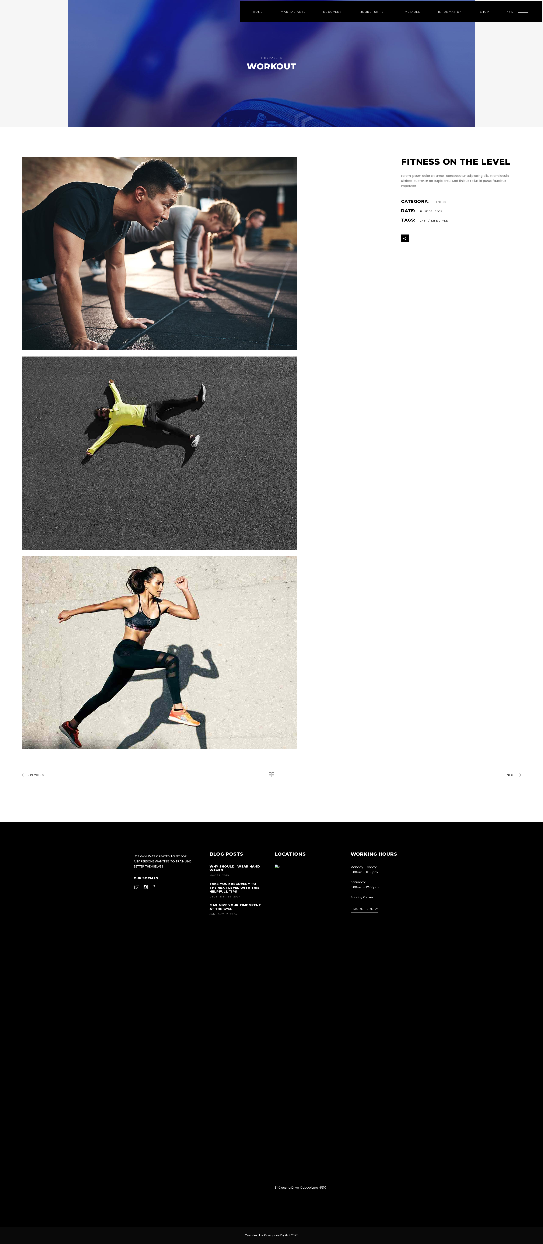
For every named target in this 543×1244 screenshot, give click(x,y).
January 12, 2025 (223, 914)
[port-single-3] (208, 253)
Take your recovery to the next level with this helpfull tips (235, 887)
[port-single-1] (208, 652)
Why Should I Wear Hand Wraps (235, 868)
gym (423, 220)
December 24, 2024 (225, 896)
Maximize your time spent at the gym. (235, 907)
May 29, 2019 (219, 875)
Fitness (439, 202)
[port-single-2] (208, 453)
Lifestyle (439, 220)
